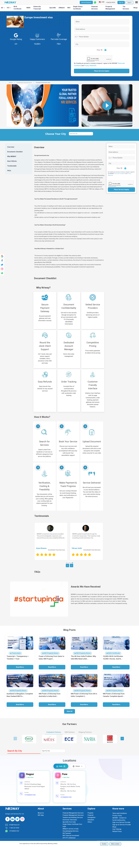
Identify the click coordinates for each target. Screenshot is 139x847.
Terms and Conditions (119, 173)
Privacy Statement (90, 65)
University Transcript (37, 8)
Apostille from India (69, 822)
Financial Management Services (73, 813)
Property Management (110, 8)
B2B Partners (70, 732)
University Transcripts (70, 820)
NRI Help (41, 815)
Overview (10, 147)
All (2, 8)
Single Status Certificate (78, 8)
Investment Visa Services (24, 82)
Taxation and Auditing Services (73, 817)
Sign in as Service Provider (121, 822)
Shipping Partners (85, 732)
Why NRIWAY (11, 156)
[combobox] (76, 36)
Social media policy (118, 820)
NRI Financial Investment (71, 835)
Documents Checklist (15, 152)
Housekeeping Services (70, 831)
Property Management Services (73, 815)
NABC (28, 8)
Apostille (52, 8)
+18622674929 (110, 2)
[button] (66, 562)
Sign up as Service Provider (121, 825)
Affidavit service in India (70, 829)
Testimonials (12, 166)
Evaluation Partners (54, 732)
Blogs (136, 8)
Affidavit (62, 8)
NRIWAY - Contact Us (119, 818)
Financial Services (94, 8)
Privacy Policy (117, 815)
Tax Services (126, 8)
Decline (104, 844)
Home (10, 82)
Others (90, 822)
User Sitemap (116, 829)
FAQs (9, 170)
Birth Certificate (17, 8)
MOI (68, 8)
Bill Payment (67, 833)
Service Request (86, 2)
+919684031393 (30, 795)
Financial (90, 815)
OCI (8, 8)
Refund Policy (117, 831)
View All (69, 711)
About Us (41, 813)
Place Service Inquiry (101, 71)
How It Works (12, 161)
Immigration (91, 817)
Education (91, 820)
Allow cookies (115, 844)
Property (90, 813)
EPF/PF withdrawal (69, 838)
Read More (20, 667)
